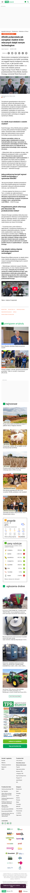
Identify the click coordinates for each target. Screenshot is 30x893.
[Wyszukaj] (28, 2)
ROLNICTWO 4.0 (11, 309)
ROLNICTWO (4, 309)
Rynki (17, 791)
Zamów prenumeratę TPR (7, 789)
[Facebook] (9, 53)
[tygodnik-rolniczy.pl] (9, 2)
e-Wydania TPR (19, 773)
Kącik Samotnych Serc (21, 775)
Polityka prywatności (6, 765)
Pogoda (18, 767)
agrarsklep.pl (19, 780)
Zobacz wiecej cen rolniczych (12, 579)
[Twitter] (12, 53)
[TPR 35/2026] (15, 719)
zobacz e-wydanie (15, 741)
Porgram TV (19, 778)
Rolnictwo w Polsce (23, 31)
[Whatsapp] (23, 53)
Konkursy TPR (19, 771)
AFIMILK (14, 312)
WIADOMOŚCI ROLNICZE (6, 312)
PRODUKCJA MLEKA (21, 309)
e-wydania (18, 813)
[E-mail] (19, 53)
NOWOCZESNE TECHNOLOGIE (7, 314)
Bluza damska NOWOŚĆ (7, 811)
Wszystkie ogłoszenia (15, 696)
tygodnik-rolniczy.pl (6, 31)
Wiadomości (15, 31)
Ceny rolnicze (19, 808)
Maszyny (18, 800)
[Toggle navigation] (2, 2)
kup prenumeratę (15, 746)
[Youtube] (8, 823)
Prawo (17, 795)
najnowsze (11, 403)
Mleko (17, 802)
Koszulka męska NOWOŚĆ (7, 809)
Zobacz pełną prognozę (10, 536)
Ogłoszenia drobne (20, 769)
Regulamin (4, 767)
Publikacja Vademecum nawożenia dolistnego (7, 802)
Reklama (3, 762)
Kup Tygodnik (5, 791)
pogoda (11, 520)
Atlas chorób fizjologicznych (5, 806)
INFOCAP (18, 806)
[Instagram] (5, 823)
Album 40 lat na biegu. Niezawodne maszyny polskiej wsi (7, 795)
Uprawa (18, 797)
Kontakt (3, 760)
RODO (3, 769)
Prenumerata (19, 811)
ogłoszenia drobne (15, 586)
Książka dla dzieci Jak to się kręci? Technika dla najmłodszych (8, 815)
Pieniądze (18, 793)
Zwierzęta (18, 804)
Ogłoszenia (18, 815)
